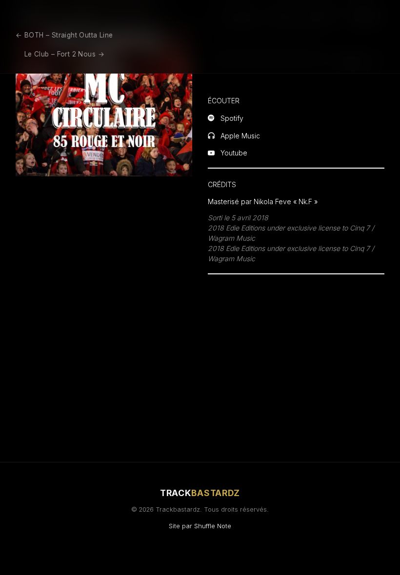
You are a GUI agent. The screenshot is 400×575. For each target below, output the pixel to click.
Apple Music (240, 136)
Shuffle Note (212, 526)
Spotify (231, 118)
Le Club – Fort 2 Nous (64, 54)
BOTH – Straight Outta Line (64, 35)
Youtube (233, 153)
